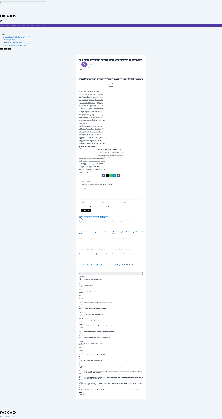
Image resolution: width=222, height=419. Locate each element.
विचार (28, 25)
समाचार (33, 25)
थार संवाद (18, 25)
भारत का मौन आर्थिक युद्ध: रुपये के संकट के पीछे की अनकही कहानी (123, 265)
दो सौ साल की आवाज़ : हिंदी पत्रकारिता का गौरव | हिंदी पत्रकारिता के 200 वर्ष (93, 265)
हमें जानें (43, 25)
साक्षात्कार (23, 25)
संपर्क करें (38, 25)
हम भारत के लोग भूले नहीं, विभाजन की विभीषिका (11, 40)
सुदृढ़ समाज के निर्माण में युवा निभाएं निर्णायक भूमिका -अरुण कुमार (13, 37)
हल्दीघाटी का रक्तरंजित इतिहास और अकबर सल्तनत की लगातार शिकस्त (92, 249)
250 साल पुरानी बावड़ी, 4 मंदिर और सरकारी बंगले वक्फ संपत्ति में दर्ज (14, 45)
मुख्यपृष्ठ (2, 25)
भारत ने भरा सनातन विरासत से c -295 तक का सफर (121, 249)
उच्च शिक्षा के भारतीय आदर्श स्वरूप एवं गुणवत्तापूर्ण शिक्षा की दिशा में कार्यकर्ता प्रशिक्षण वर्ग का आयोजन (20, 43)
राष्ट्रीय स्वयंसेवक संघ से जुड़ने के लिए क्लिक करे (93, 217)
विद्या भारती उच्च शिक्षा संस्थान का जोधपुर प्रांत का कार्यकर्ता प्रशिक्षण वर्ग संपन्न (16, 36)
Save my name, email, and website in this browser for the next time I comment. (98, 206)
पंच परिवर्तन (13, 25)
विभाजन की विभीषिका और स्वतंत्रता (9, 39)
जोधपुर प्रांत (7, 25)
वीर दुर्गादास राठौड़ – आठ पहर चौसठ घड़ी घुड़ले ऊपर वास (12, 42)
